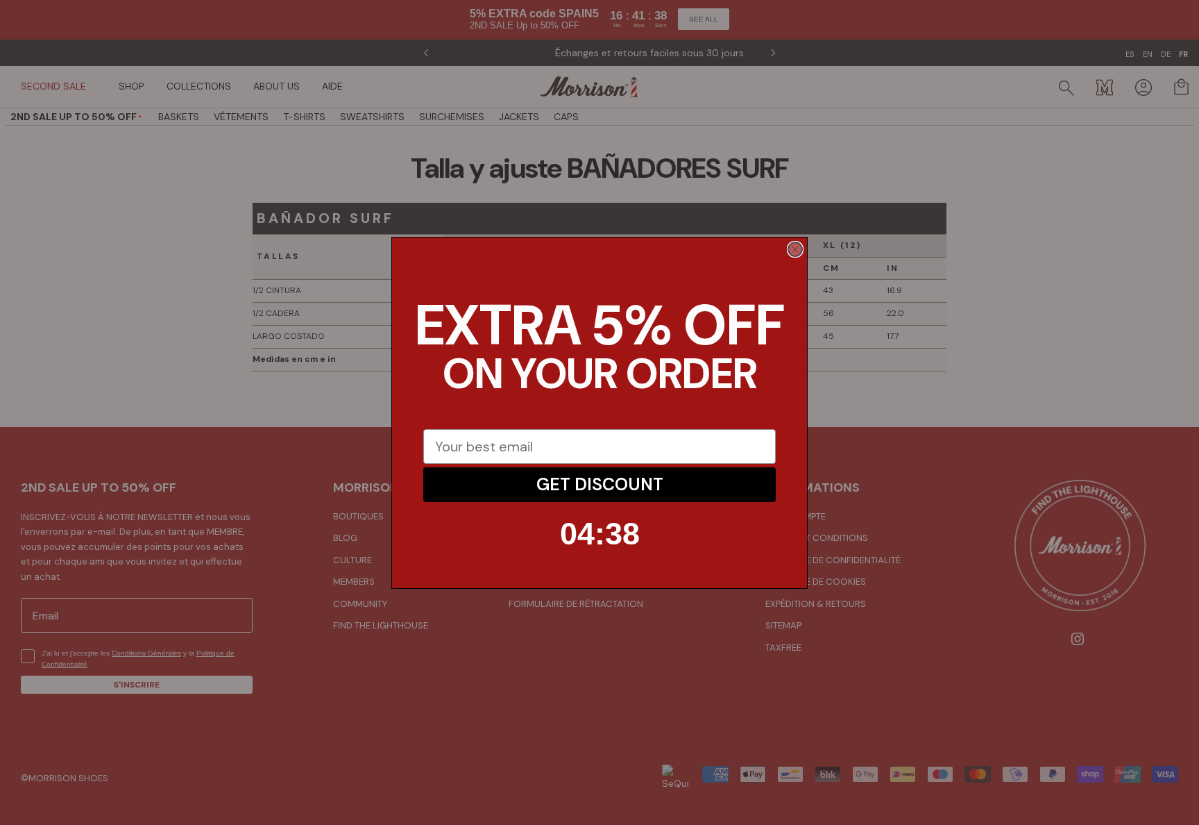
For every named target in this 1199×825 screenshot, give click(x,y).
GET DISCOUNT (599, 484)
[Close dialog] (795, 249)
